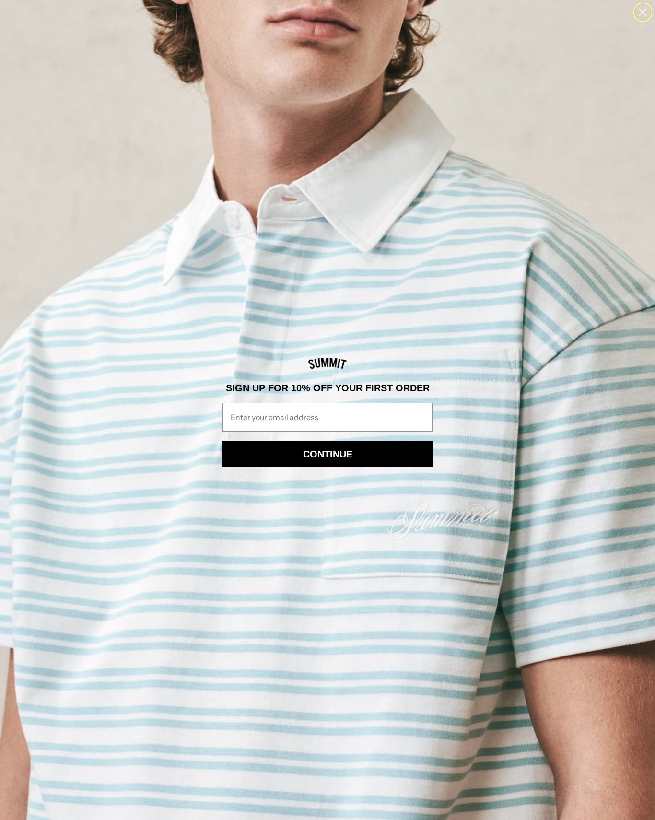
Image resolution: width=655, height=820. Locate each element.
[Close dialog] (642, 12)
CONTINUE (327, 454)
